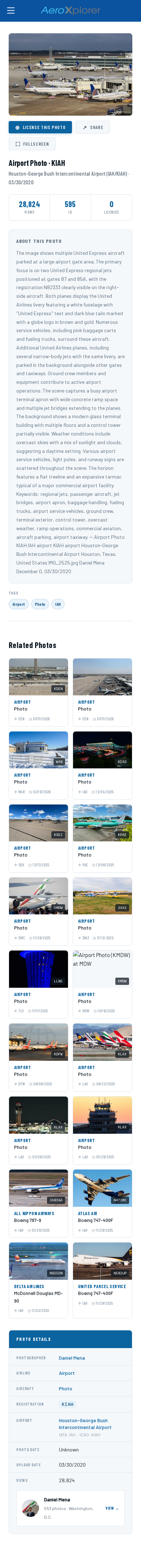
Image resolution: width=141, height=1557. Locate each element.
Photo (40, 603)
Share (92, 127)
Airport (19, 603)
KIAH (67, 1404)
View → (112, 1508)
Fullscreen (32, 144)
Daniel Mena (72, 1358)
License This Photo (40, 127)
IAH (58, 603)
